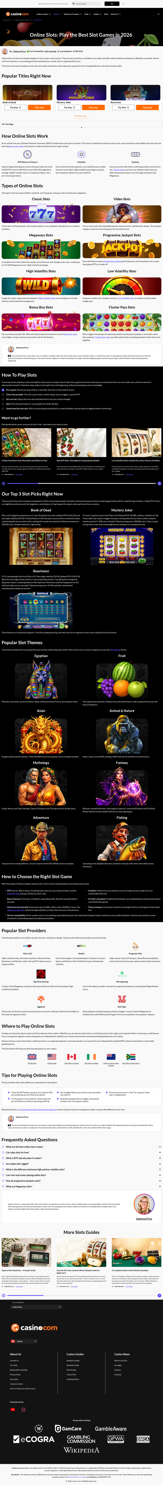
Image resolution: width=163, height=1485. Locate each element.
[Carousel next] (159, 483)
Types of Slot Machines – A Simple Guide (18, 1270)
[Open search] (158, 14)
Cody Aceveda (50, 51)
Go (112, 4)
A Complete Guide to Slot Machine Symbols (130, 1270)
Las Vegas (118, 1365)
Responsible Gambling (18, 1370)
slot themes (115, 649)
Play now (39, 107)
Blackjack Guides (73, 1360)
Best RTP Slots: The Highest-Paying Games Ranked (78, 460)
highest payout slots (16, 910)
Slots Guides (19, 474)
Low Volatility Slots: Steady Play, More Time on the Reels (136, 460)
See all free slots (81, 116)
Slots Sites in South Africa (131, 1063)
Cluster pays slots (102, 337)
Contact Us (14, 1360)
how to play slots (16, 146)
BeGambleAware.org (76, 1477)
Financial (117, 1374)
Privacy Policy (15, 1374)
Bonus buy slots (70, 334)
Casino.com (7, 20)
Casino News (122, 1354)
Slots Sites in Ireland (91, 1063)
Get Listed (14, 1379)
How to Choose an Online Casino (22, 1388)
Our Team (13, 1365)
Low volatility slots (126, 298)
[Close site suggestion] (123, 3)
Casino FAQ (71, 1374)
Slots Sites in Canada (72, 1063)
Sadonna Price (19, 51)
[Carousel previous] (3, 483)
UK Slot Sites (32, 1063)
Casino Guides (75, 1354)
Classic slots (119, 169)
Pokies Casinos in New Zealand (111, 1064)
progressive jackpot (112, 261)
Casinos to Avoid (16, 1384)
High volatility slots (47, 298)
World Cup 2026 (120, 1360)
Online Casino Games (22, 20)
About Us (15, 1354)
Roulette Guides (73, 1365)
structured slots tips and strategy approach (38, 1109)
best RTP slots (13, 893)
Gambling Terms (73, 1379)
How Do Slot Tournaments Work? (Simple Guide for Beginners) (78, 1271)
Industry (117, 1370)
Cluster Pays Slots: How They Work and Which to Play (24, 460)
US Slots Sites (51, 1063)
